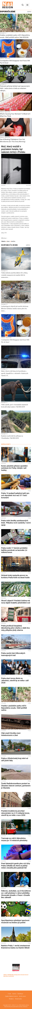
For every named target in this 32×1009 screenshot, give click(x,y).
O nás (9, 993)
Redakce (11, 999)
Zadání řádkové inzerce (11, 996)
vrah (8, 241)
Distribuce (20, 993)
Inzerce (14, 993)
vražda (13, 241)
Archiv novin (22, 996)
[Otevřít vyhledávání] (22, 5)
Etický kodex (18, 999)
